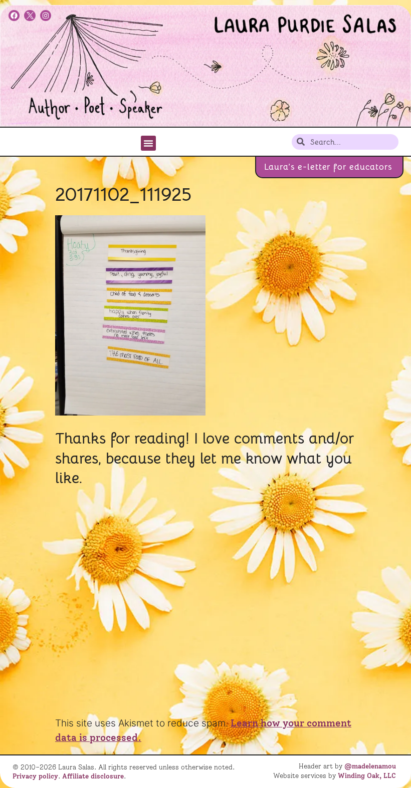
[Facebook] (14, 15)
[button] (148, 143)
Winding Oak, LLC (367, 775)
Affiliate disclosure (93, 776)
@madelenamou (370, 766)
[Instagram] (45, 15)
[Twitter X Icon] (29, 15)
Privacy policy (35, 776)
